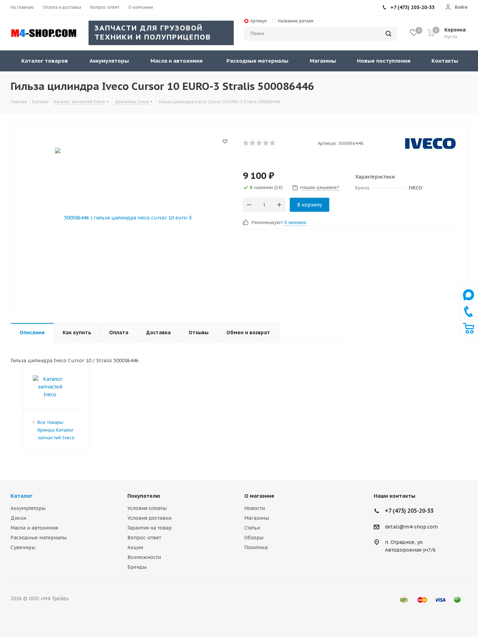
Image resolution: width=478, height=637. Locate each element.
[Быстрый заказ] (468, 332)
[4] (266, 143)
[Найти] (388, 34)
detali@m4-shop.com (411, 527)
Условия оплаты (147, 508)
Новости (254, 508)
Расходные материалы (38, 537)
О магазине (259, 495)
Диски (18, 518)
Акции (135, 547)
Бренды (137, 567)
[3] (259, 143)
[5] (272, 143)
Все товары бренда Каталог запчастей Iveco (56, 430)
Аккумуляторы (27, 508)
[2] (252, 143)
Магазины (256, 518)
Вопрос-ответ (144, 537)
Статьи (252, 528)
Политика (256, 547)
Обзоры (253, 537)
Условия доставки (149, 518)
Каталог (21, 495)
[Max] (468, 302)
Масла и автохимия (34, 528)
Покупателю (143, 495)
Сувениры (22, 547)
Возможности (144, 557)
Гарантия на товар (149, 528)
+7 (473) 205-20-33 (413, 7)
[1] (246, 143)
